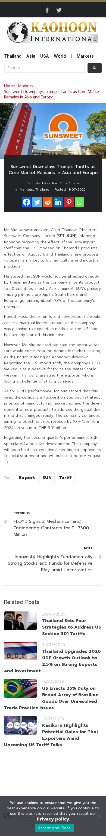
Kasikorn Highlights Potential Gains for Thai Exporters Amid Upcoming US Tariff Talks (51, 735)
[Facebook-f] (47, 10)
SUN (47, 477)
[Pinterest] (69, 202)
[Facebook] (26, 202)
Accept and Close (54, 828)
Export (27, 477)
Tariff (65, 477)
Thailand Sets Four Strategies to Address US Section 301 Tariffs (71, 627)
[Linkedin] (58, 202)
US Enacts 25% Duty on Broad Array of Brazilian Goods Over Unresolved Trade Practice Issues (51, 698)
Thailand (42, 189)
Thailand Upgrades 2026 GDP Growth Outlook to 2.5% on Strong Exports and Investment (52, 661)
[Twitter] (59, 10)
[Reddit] (47, 202)
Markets (25, 86)
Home (9, 86)
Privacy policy (53, 819)
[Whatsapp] (79, 202)
